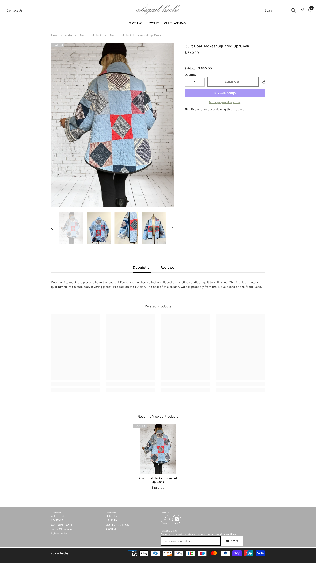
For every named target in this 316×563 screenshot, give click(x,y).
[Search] (280, 10)
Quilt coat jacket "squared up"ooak (158, 480)
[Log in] (302, 10)
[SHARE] (262, 82)
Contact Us (14, 10)
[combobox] (277, 10)
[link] (75, 384)
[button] (52, 228)
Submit (232, 541)
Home (55, 35)
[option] (112, 125)
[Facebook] (165, 519)
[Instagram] (176, 519)
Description (142, 267)
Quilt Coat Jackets (93, 35)
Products (69, 35)
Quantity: (191, 74)
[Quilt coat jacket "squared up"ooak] (158, 449)
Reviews (167, 267)
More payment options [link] (224, 102)
